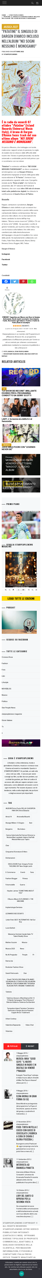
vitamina (9, 1031)
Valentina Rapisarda (13, 1025)
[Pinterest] (23, 280)
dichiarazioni (10, 858)
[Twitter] (15, 280)
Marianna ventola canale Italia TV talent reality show (20, 935)
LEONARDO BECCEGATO (15, 913)
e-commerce (10, 872)
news (22, 949)
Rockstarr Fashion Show (14, 354)
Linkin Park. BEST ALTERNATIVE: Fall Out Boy (20, 921)
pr (33, 955)
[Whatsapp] (32, 280)
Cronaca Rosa (7, 657)
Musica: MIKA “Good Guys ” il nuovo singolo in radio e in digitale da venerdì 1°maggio (26, 1065)
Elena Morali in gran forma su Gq (26, 1097)
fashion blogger (11, 878)
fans (32, 872)
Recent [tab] (31, 1046)
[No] (39, 1269)
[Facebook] (6, 280)
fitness (25, 878)
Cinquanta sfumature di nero (16, 852)
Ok (21, 1274)
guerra (22, 885)
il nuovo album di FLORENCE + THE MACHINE (20, 900)
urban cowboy (11, 1019)
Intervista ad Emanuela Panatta (25, 1166)
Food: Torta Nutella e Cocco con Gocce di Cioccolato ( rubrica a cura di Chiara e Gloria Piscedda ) (27, 1133)
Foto (3, 670)
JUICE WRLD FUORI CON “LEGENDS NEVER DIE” (18, 447)
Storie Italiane (7, 720)
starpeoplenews (10, 54)
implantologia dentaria (14, 907)
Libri (3, 676)
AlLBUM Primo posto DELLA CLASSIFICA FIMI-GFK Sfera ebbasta (20, 809)
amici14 (9, 817)
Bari (30, 823)
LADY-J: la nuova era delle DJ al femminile (17, 420)
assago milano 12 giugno (15, 823)
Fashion (5, 663)
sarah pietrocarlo (12, 973)
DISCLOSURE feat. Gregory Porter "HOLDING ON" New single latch (20, 865)
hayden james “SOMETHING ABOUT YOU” (20, 892)
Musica (11, 351)
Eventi (23, 872)
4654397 (25, 326)
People (24, 955)
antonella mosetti (23, 817)
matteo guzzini (11, 942)
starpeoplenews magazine (12, 714)
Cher (7, 845)
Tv (3, 727)
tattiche (9, 992)
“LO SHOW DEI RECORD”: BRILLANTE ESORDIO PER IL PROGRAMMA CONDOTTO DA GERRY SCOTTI (19, 392)
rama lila (9, 961)
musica (24, 942)
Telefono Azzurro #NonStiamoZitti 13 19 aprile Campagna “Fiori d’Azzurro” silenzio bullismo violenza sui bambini (20, 1000)
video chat (30, 1025)
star (25, 973)
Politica (4, 701)
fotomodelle (10, 885)
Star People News (21, 351)
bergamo (9, 829)
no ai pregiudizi (11, 955)
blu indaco (21, 829)
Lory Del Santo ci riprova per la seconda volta (24, 1199)
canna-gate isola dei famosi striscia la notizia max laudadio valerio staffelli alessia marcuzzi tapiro (20, 837)
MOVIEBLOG (6, 689)
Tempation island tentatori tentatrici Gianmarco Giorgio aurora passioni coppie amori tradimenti (20, 1010)
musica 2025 (10, 949)
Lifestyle (5, 682)
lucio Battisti (10, 928)
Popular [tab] (13, 1046)
